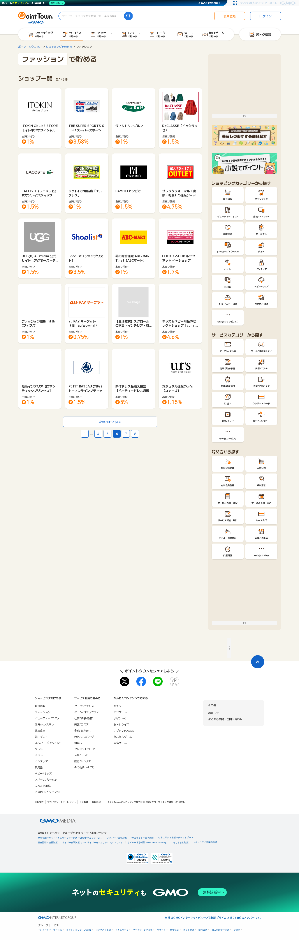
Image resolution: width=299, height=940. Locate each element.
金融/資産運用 (82, 730)
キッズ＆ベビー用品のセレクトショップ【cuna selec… (179, 325)
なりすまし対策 (180, 842)
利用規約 (39, 802)
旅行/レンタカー (84, 761)
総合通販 (40, 706)
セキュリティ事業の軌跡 (205, 842)
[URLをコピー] (174, 681)
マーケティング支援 (143, 930)
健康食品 (40, 730)
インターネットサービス (50, 930)
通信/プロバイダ (84, 736)
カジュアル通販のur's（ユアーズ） (177, 388)
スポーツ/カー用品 (46, 779)
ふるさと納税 (43, 785)
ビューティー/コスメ (47, 718)
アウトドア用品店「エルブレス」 (85, 193)
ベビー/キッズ (43, 773)
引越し (78, 743)
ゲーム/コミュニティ (86, 712)
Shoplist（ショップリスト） (86, 258)
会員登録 (229, 16)
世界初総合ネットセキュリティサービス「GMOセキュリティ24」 (70, 838)
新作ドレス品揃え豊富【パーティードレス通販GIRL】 (133, 390)
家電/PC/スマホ (44, 724)
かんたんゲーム (123, 736)
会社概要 (83, 802)
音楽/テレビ (81, 755)
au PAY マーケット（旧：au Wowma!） (83, 323)
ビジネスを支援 (103, 930)
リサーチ (161, 930)
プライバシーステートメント (61, 802)
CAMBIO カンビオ (128, 191)
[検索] (128, 16)
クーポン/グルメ (84, 706)
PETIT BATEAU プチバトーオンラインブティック (85, 390)
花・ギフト (41, 736)
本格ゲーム (120, 743)
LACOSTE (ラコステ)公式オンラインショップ (39, 193)
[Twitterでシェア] (124, 681)
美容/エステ (81, 724)
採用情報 (96, 802)
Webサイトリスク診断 (143, 838)
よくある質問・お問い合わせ (225, 719)
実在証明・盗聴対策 (48, 842)
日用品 (39, 767)
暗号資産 (203, 930)
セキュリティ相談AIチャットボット (175, 837)
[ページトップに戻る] (257, 661)
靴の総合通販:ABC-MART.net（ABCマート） (132, 258)
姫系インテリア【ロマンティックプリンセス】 (38, 388)
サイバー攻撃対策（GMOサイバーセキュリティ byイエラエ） (92, 842)
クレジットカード (84, 749)
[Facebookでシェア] (141, 681)
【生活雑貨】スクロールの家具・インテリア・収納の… (132, 325)
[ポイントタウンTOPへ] (35, 17)
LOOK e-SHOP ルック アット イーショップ (178, 258)
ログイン (265, 16)
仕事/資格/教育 (83, 718)
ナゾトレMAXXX (124, 730)
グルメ (39, 749)
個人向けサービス (220, 930)
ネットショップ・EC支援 (78, 930)
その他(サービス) (84, 767)
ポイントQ (120, 718)
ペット (39, 755)
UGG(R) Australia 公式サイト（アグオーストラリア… (39, 260)
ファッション (43, 712)
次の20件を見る (110, 422)
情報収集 (174, 930)
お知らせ (213, 713)
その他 (237, 930)
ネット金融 (188, 930)
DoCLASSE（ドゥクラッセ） (179, 127)
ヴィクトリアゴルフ (129, 125)
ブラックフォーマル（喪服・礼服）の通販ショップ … (179, 195)
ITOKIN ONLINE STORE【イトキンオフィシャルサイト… (40, 129)
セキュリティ (121, 930)
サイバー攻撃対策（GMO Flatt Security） (148, 842)
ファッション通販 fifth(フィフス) (38, 323)
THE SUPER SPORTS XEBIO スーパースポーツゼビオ (86, 129)
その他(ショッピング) (47, 792)
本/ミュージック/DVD (48, 743)
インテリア (41, 761)
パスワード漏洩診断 (117, 838)
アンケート (120, 712)
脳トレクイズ (121, 724)
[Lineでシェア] (158, 681)
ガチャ (117, 706)
